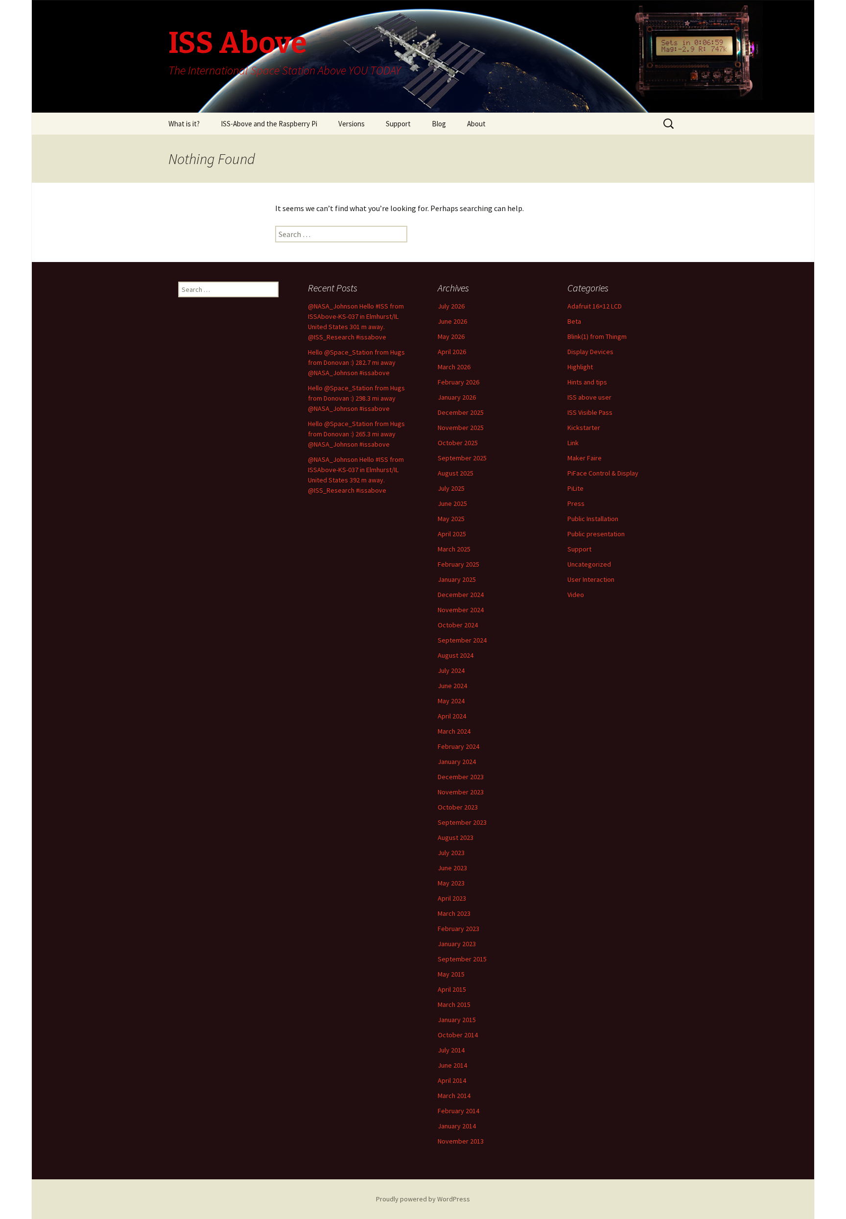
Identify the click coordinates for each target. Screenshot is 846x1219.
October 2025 (458, 442)
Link (573, 442)
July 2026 (451, 306)
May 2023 (451, 883)
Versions (351, 123)
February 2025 (458, 564)
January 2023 (457, 943)
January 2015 (457, 1019)
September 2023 (462, 822)
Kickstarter (583, 427)
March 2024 (454, 731)
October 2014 (458, 1034)
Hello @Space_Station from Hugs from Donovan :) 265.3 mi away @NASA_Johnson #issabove (356, 434)
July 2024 (451, 670)
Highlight (580, 366)
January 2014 (457, 1126)
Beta (574, 321)
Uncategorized (589, 564)
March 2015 (454, 1004)
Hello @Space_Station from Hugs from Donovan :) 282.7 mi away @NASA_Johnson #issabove (356, 362)
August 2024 (455, 655)
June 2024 (452, 685)
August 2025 (455, 473)
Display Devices (590, 351)
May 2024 (451, 700)
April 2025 (452, 533)
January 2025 (457, 579)
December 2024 (461, 594)
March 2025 (454, 549)
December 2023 (461, 776)
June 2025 (452, 503)
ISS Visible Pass (589, 412)
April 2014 (452, 1080)
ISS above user (589, 397)
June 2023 (452, 867)
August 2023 (455, 837)
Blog (439, 123)
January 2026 (457, 397)
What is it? (184, 123)
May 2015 (451, 974)
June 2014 (452, 1065)
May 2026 (451, 336)
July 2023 (451, 852)
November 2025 (461, 427)
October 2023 (458, 807)
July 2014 (451, 1050)
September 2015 (462, 959)
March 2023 (454, 913)
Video (575, 594)
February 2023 (458, 928)
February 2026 (458, 382)
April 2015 (452, 989)
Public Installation (592, 518)
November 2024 (461, 609)
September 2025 (462, 458)
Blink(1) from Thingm (597, 336)
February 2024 (458, 746)
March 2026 (454, 366)
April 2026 (452, 351)
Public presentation (596, 533)
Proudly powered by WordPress (423, 1199)
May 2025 (451, 518)
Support (398, 123)
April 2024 (452, 716)
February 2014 (458, 1110)
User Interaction (590, 579)
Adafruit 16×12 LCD (594, 306)
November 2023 (461, 792)
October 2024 (458, 625)
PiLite (575, 488)
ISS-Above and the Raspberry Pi (269, 123)
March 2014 (454, 1095)
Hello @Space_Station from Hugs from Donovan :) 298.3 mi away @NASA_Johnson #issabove (356, 398)
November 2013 (461, 1141)
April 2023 (452, 898)
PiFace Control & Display (602, 473)
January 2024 (457, 761)
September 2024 (462, 640)
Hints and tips (587, 382)
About (476, 123)
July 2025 (451, 488)
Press (576, 503)
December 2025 (461, 412)
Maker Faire (584, 458)
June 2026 (452, 321)
